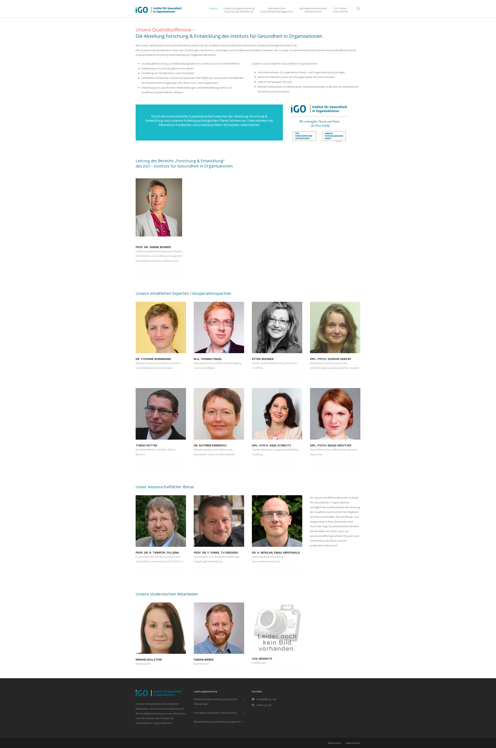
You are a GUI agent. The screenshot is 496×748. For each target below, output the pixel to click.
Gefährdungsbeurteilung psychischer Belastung (238, 10)
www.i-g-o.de (264, 705)
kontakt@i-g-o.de (266, 699)
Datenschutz (352, 743)
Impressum (334, 743)
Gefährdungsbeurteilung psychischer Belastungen (216, 701)
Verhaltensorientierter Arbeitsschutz (313, 10)
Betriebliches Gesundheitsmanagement (276, 10)
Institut (213, 8)
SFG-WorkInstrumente (340, 10)
